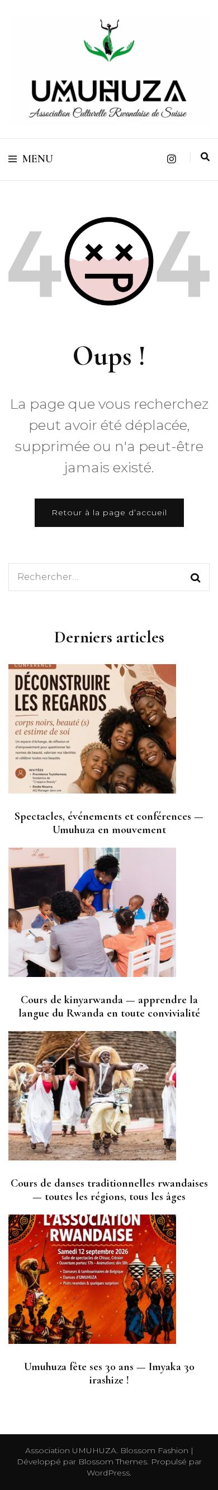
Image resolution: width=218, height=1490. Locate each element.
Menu (37, 159)
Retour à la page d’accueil (109, 512)
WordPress (108, 1473)
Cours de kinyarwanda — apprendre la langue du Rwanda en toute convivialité (109, 1006)
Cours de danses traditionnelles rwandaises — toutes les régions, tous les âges (109, 1190)
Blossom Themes (111, 1462)
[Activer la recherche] (205, 157)
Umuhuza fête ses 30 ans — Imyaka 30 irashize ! (109, 1373)
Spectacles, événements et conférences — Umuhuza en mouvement (109, 823)
